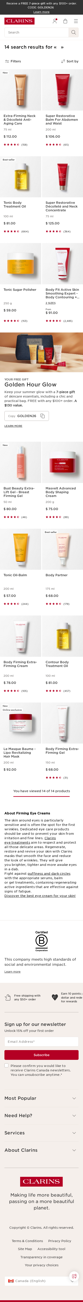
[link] (41, 383)
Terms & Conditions (27, 1260)
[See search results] (74, 32)
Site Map (25, 1268)
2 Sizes (51, 303)
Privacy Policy (59, 1260)
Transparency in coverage (41, 1276)
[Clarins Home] (19, 21)
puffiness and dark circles (49, 873)
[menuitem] (54, 21)
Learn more (13, 425)
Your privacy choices (41, 1284)
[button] (74, 1276)
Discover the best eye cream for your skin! (40, 896)
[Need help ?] (74, 1276)
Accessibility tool (51, 1268)
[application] (26, 416)
